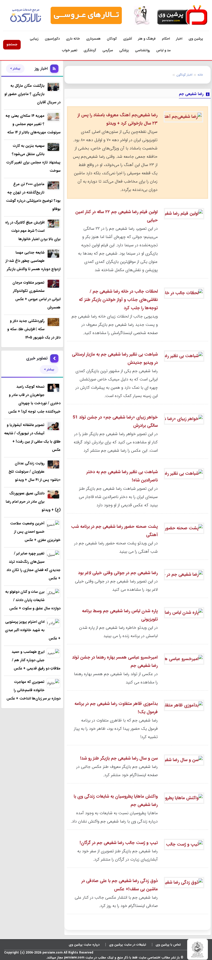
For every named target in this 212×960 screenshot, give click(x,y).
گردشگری (90, 50)
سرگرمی (107, 50)
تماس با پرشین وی (168, 944)
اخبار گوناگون (184, 74)
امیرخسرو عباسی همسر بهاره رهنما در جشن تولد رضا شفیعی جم (115, 661)
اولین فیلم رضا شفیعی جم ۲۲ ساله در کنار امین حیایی (116, 216)
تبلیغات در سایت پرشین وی (127, 944)
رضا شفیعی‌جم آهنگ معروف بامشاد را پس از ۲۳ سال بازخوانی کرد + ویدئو (117, 119)
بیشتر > (15, 68)
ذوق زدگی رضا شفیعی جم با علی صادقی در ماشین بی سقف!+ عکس (119, 885)
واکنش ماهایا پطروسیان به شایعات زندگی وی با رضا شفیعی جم (116, 800)
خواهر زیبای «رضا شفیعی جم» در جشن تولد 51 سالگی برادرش (115, 421)
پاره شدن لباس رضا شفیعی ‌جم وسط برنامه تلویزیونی (120, 615)
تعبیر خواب (69, 50)
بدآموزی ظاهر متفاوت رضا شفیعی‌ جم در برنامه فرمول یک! (116, 708)
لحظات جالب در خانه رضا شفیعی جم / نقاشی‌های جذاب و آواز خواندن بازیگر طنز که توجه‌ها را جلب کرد (118, 300)
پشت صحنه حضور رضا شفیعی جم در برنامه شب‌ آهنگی (114, 530)
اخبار (179, 38)
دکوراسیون (52, 38)
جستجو (11, 44)
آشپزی (127, 38)
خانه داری (73, 38)
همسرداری (93, 38)
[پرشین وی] (182, 15)
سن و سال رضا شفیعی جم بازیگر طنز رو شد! (119, 758)
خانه (200, 74)
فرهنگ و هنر (147, 38)
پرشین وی (195, 38)
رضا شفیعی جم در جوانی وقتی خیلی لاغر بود (118, 572)
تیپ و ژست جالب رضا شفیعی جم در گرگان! (119, 842)
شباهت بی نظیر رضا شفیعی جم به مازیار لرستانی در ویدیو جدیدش (115, 358)
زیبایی (34, 38)
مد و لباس (163, 50)
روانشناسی (142, 50)
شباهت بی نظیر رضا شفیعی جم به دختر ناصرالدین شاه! (122, 476)
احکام (166, 38)
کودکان (112, 38)
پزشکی (124, 50)
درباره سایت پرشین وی (84, 944)
